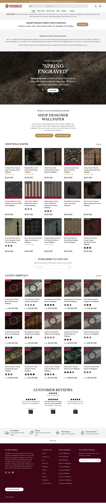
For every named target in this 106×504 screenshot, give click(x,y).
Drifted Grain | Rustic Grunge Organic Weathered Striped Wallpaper (90, 241)
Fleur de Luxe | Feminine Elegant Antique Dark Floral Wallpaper (92, 203)
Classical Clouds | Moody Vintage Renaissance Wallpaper (12, 369)
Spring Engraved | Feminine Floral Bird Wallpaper (72, 300)
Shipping (44, 466)
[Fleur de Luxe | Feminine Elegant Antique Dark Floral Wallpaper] (92, 190)
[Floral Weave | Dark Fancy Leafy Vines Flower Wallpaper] (72, 190)
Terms (44, 473)
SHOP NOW (53, 87)
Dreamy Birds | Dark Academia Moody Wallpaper (31, 369)
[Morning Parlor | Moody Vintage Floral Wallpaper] (33, 320)
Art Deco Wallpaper (65, 476)
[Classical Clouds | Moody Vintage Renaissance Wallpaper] (13, 355)
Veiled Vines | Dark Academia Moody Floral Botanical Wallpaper (51, 170)
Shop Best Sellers (63, 135)
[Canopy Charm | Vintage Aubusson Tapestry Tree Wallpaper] (53, 355)
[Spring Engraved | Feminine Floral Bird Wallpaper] (72, 288)
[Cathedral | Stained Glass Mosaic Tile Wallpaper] (92, 355)
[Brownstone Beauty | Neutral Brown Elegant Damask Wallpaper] (72, 226)
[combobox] (58, 6)
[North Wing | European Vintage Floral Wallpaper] (92, 288)
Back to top (53, 440)
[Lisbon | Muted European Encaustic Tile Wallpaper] (92, 320)
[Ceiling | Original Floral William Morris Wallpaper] (53, 320)
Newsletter (45, 480)
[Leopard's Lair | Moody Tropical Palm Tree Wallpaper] (72, 320)
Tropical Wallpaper (64, 466)
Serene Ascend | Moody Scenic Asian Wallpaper (12, 333)
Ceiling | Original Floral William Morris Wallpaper (52, 333)
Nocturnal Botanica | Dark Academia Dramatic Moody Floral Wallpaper (13, 203)
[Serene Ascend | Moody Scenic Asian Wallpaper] (13, 320)
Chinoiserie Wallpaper (65, 483)
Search (44, 453)
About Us (45, 463)
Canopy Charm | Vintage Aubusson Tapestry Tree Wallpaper (51, 369)
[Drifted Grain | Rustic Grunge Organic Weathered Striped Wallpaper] (92, 226)
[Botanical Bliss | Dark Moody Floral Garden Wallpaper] (33, 156)
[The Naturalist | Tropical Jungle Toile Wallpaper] (33, 288)
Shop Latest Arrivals (44, 135)
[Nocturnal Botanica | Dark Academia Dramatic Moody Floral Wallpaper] (13, 190)
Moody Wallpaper (64, 453)
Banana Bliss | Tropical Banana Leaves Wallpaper (72, 368)
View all (98, 144)
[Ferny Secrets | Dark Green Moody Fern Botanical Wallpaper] (33, 226)
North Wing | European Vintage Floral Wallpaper (91, 300)
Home (33, 11)
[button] (100, 6)
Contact (71, 11)
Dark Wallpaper (64, 460)
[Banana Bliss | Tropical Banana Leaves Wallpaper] (72, 355)
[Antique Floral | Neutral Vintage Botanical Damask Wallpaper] (92, 156)
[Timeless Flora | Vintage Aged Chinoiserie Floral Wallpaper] (13, 156)
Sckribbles (11, 497)
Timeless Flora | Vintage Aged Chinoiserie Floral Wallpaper (12, 170)
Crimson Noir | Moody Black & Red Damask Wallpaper (12, 301)
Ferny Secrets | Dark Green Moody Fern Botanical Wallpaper (33, 240)
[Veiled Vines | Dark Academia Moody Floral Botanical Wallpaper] (53, 156)
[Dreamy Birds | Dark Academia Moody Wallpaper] (33, 355)
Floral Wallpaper (64, 456)
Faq (43, 460)
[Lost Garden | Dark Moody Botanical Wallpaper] (53, 288)
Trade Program (46, 483)
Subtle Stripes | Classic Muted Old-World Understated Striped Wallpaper (51, 204)
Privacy (44, 470)
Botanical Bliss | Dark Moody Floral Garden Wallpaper (31, 170)
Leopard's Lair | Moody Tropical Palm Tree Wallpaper (71, 334)
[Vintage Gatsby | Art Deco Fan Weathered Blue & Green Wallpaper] (53, 226)
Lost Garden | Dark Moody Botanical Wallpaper (52, 300)
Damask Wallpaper (64, 470)
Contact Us (45, 456)
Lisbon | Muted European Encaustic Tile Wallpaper (91, 333)
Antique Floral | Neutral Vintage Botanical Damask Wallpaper (92, 170)
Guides (63, 11)
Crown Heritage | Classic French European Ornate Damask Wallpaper (12, 240)
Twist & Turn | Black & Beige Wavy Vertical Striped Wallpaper (31, 203)
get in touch (56, 16)
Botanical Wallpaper (65, 463)
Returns (44, 476)
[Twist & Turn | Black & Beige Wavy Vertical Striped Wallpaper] (33, 190)
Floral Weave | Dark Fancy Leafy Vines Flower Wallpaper (72, 203)
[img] (53, 393)
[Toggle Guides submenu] (67, 11)
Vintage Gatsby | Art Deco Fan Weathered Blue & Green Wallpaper (52, 240)
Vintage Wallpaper (64, 473)
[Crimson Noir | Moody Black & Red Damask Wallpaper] (13, 288)
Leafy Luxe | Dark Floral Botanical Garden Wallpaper (71, 170)
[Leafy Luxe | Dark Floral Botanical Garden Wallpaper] (72, 156)
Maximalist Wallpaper (65, 480)
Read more (82, 24)
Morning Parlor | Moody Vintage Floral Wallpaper (32, 333)
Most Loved (41, 11)
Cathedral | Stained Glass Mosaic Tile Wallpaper (91, 368)
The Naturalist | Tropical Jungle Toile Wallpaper (32, 300)
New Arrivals (50, 11)
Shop (58, 11)
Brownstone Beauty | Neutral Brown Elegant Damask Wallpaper (71, 240)
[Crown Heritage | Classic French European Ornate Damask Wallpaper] (13, 226)
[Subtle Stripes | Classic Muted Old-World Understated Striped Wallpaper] (53, 190)
